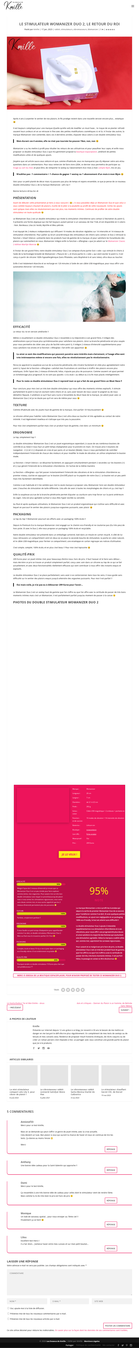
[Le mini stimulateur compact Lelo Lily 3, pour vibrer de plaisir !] (23, 1075)
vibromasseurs (80, 29)
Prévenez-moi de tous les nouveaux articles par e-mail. (35, 1319)
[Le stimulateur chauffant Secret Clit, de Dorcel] (115, 1075)
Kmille (36, 29)
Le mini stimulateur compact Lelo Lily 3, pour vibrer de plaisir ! (22, 1092)
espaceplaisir (91, 830)
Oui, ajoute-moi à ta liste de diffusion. (27, 1308)
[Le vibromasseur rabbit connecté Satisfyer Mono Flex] (54, 1075)
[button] (31, 636)
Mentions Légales (91, 1341)
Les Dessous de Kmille (56, 1341)
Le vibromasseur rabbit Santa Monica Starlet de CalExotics (83, 1092)
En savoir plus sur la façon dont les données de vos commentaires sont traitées (91, 1330)
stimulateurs (66, 29)
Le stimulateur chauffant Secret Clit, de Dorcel (113, 1090)
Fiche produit (91, 834)
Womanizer (93, 29)
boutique (86, 151)
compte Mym (104, 167)
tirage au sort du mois (23, 167)
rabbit (57, 29)
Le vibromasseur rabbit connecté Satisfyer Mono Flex (52, 1092)
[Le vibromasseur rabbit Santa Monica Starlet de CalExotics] (85, 1075)
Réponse (111, 1149)
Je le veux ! (69, 854)
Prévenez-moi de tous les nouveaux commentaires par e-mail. (38, 1313)
